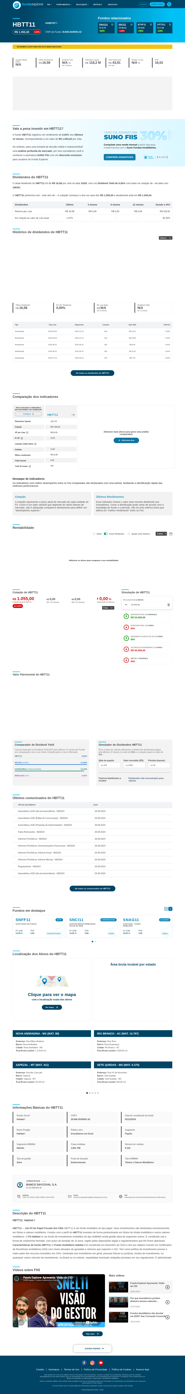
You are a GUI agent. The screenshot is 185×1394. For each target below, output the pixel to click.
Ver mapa (49, 1007)
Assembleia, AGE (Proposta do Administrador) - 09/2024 (45, 825)
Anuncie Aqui (142, 1369)
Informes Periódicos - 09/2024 (32, 839)
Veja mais (90, 1334)
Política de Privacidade (95, 1369)
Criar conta (157, 4)
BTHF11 (142, 24)
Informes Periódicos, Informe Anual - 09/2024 (39, 853)
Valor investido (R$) (133, 760)
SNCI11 (122, 24)
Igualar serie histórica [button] (141, 534)
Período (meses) (156, 760)
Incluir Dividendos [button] (116, 534)
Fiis (48, 5)
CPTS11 (161, 24)
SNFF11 (23, 920)
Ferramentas (63, 5)
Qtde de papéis (106, 760)
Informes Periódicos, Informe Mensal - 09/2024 (40, 859)
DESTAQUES (81, 5)
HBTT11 (52, 414)
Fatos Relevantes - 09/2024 (31, 832)
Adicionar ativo (128, 440)
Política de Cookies (121, 1369)
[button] (170, 909)
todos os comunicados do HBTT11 (92, 888)
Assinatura (53, 1369)
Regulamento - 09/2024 (29, 866)
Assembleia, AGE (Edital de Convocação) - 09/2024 (43, 818)
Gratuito (112, 5)
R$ (126, 605)
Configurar (27, 414)
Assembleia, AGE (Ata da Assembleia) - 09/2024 (41, 811)
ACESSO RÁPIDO (92, 1349)
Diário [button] (99, 534)
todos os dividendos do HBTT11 (92, 373)
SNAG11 (103, 24)
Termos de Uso (71, 1369)
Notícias (97, 5)
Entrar (143, 4)
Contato (40, 1369)
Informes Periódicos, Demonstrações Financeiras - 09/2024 (46, 846)
